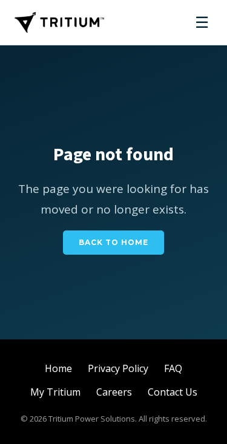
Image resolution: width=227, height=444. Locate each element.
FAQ (173, 368)
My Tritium (55, 392)
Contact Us (172, 392)
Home (58, 368)
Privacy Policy (118, 368)
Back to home (113, 242)
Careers (114, 392)
